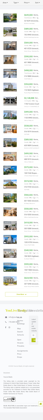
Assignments (22, 351)
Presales (20, 346)
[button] (40, 403)
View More (21, 294)
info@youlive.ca (15, 317)
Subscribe (34, 340)
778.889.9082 (14, 322)
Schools (20, 335)
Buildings (21, 324)
